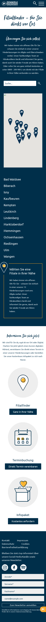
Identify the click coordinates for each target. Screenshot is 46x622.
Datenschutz (8, 543)
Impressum (22, 540)
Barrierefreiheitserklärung (15, 547)
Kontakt (6, 540)
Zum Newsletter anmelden (23, 605)
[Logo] (10, 3)
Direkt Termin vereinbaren (23, 466)
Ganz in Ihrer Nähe (23, 411)
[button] (41, 3)
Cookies (25, 543)
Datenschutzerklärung (23, 612)
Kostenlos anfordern (23, 521)
